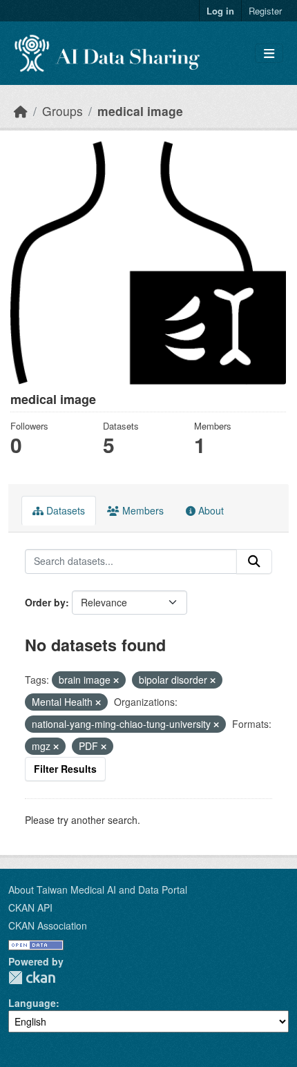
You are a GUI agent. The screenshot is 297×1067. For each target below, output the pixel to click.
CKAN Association (47, 925)
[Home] (21, 110)
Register (265, 10)
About (209, 510)
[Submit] (254, 561)
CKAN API (30, 907)
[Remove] (116, 680)
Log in (220, 10)
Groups (62, 110)
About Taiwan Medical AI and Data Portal (97, 889)
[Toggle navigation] (269, 54)
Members (141, 510)
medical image (140, 110)
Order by (45, 602)
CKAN (31, 977)
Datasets (64, 510)
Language (32, 1003)
